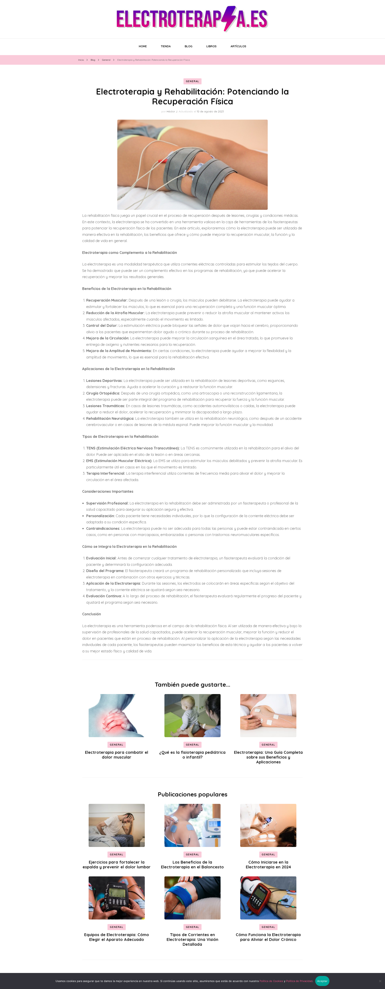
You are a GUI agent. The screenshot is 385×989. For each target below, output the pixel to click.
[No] (380, 981)
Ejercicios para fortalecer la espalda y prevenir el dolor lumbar (117, 864)
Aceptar (322, 981)
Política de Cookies (271, 981)
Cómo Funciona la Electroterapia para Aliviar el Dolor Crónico (268, 937)
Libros (211, 46)
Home (143, 46)
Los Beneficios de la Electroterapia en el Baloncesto (192, 864)
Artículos (238, 46)
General (192, 81)
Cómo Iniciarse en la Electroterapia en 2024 (268, 864)
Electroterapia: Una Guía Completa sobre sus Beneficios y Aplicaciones (268, 757)
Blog (188, 46)
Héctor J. (172, 111)
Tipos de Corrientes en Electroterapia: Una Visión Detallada (192, 939)
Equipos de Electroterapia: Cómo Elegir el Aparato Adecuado (116, 937)
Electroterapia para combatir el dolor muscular (116, 755)
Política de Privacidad (299, 981)
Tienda (166, 46)
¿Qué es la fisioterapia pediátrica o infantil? (192, 755)
